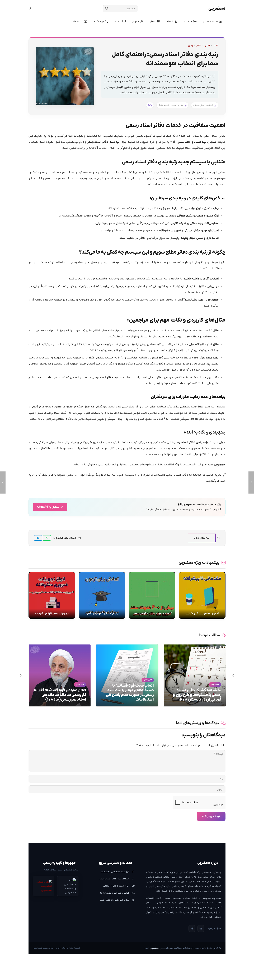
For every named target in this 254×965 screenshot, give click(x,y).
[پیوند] (30, 8)
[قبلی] (233, 675)
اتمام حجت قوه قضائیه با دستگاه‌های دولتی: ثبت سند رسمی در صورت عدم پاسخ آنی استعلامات (130, 692)
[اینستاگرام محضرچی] (200, 928)
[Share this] (47, 538)
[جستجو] (106, 9)
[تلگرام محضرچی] (192, 928)
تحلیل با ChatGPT (48, 507)
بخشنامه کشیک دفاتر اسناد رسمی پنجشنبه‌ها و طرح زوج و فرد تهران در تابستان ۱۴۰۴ (197, 695)
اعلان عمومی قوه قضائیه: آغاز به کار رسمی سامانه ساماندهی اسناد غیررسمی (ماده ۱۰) (60, 695)
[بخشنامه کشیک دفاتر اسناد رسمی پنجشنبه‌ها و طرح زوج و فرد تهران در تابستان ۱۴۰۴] (195, 646)
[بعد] (21, 675)
